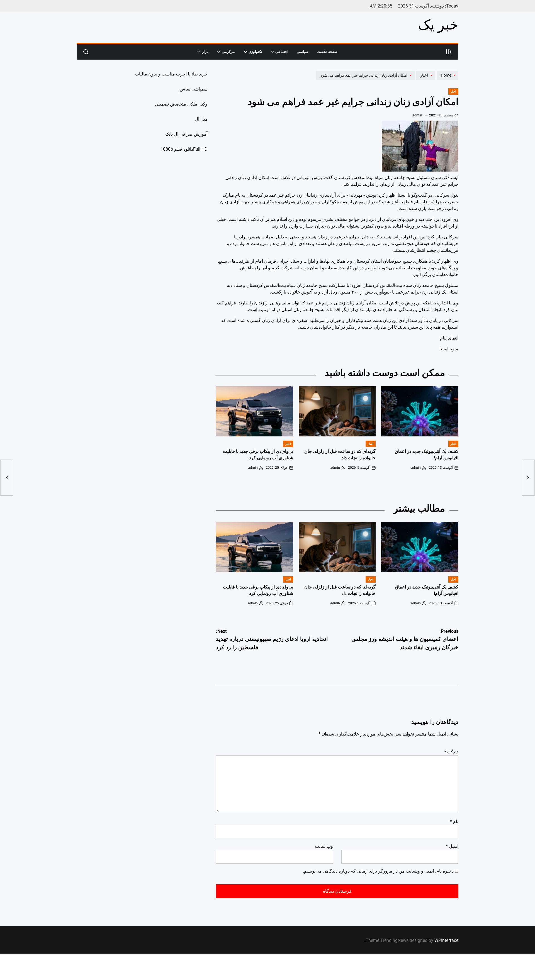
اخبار (453, 91)
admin (417, 115)
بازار (205, 52)
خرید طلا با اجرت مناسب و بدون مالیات (171, 74)
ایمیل (452, 846)
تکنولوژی (255, 52)
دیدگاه (451, 751)
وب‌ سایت (324, 846)
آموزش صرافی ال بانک (186, 134)
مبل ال (201, 119)
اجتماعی (281, 52)
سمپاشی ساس (194, 89)
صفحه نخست (327, 52)
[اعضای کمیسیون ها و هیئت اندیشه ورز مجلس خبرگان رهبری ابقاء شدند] (528, 478)
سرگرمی (228, 52)
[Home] (446, 79)
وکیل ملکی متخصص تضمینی (181, 104)
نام (454, 821)
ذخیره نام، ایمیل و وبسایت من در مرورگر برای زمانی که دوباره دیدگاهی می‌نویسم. (378, 871)
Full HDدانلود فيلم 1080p (184, 149)
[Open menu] (448, 52)
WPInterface (446, 940)
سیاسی (302, 52)
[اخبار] (425, 79)
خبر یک (438, 25)
